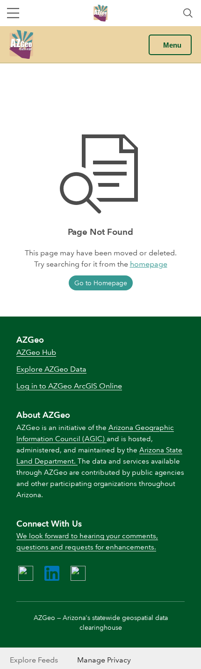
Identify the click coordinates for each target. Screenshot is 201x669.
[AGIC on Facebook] (25, 573)
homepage (148, 264)
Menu (172, 45)
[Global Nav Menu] (13, 13)
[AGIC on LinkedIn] (52, 573)
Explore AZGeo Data (51, 369)
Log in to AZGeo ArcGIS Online (69, 385)
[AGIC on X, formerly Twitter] (78, 573)
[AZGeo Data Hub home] (21, 44)
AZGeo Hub (36, 352)
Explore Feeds (34, 659)
